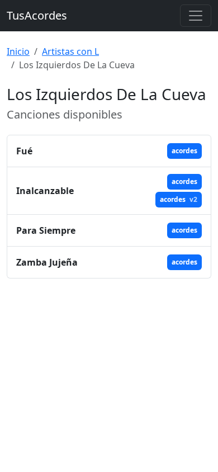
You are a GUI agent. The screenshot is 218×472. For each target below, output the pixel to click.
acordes (184, 150)
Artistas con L (70, 51)
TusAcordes (37, 15)
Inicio (18, 51)
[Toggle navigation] (195, 15)
